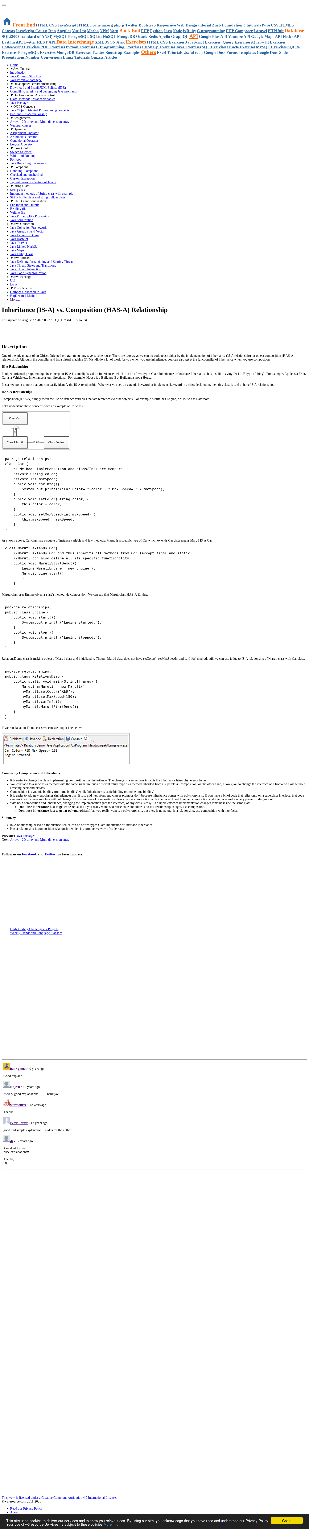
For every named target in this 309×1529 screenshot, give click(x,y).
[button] (154, 5)
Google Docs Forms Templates (230, 52)
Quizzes (97, 57)
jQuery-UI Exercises (268, 42)
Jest (82, 31)
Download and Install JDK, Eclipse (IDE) (38, 87)
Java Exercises (188, 47)
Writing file (17, 212)
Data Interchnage (75, 42)
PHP (145, 31)
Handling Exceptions (24, 171)
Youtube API (239, 36)
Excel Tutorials (169, 52)
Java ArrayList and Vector (27, 231)
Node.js (179, 31)
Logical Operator (21, 144)
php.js (119, 25)
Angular (64, 31)
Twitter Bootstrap (140, 25)
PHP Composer (239, 31)
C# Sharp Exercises (158, 47)
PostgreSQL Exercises (36, 52)
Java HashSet (19, 239)
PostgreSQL (78, 36)
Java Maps (17, 250)
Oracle (141, 36)
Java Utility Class (21, 254)
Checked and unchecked (26, 174)
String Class (18, 190)
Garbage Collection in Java (28, 292)
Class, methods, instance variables (32, 99)
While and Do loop (23, 155)
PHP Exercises (52, 47)
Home (14, 65)
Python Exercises (80, 47)
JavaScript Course (32, 31)
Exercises (136, 42)
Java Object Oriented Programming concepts (39, 110)
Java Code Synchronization (28, 273)
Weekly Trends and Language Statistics (36, 933)
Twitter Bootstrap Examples (116, 52)
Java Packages (19, 102)
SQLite (96, 36)
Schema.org (102, 25)
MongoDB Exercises (73, 52)
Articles (110, 57)
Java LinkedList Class (24, 235)
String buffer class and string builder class (37, 197)
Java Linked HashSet (24, 246)
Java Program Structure (25, 76)
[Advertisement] (51, 330)
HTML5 (84, 25)
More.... (15, 299)
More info (111, 1524)
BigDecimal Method (23, 295)
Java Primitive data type (26, 80)
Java (168, 31)
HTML (42, 25)
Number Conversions (43, 57)
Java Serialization (21, 220)
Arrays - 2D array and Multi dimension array (39, 121)
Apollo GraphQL (173, 36)
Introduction (18, 72)
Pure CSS (270, 25)
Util (12, 280)
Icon (52, 31)
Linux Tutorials (76, 57)
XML (99, 42)
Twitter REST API (39, 42)
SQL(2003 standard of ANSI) (27, 36)
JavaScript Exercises (203, 42)
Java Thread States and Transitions (33, 265)
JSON (110, 42)
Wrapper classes (20, 125)
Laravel (260, 31)
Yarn (114, 31)
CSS (53, 25)
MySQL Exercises (271, 47)
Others (148, 52)
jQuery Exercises (235, 42)
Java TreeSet (18, 242)
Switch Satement (21, 152)
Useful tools (193, 52)
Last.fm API (12, 42)
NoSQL (109, 36)
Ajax (120, 42)
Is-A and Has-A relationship (28, 114)
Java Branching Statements (28, 163)
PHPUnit (276, 31)
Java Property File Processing (29, 216)
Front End (24, 25)
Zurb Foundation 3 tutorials (236, 25)
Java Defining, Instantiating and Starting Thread (42, 261)
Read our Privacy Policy (26, 1508)
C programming (211, 31)
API (193, 36)
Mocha (93, 31)
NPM (104, 31)
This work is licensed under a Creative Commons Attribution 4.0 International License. (59, 1497)
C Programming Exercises (118, 47)
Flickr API (292, 36)
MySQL (60, 36)
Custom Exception (22, 178)
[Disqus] (154, 1114)
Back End (129, 30)
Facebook (29, 854)
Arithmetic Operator (23, 137)
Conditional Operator (24, 140)
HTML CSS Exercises (165, 42)
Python (156, 31)
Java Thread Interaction (25, 269)
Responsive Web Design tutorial (184, 25)
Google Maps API (266, 36)
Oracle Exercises (241, 47)
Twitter (50, 854)
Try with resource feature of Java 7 (33, 182)
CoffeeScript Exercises (21, 47)
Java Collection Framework (28, 227)
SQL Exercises (214, 47)
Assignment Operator (24, 133)
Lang (13, 284)
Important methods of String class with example (41, 193)
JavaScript (67, 25)
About (14, 1512)
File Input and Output (24, 205)
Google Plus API (213, 36)
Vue (75, 31)
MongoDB (126, 36)
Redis (153, 36)
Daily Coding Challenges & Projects (34, 929)
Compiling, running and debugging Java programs (43, 91)
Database (294, 30)
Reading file (18, 208)
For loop (15, 159)
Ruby (191, 31)
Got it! (287, 1520)
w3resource (9, 9)
